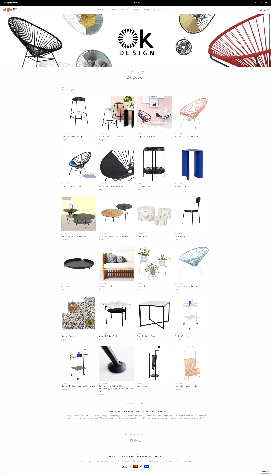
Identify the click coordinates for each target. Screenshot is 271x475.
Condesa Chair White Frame (187, 286)
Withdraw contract (154, 461)
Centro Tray (66, 286)
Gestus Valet (142, 386)
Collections (134, 72)
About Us (83, 461)
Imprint (90, 461)
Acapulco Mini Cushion (71, 186)
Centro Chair (180, 236)
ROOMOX (147, 10)
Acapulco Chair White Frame (187, 136)
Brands (112, 10)
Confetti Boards (68, 336)
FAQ (97, 461)
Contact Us (105, 461)
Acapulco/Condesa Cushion (112, 186)
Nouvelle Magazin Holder (186, 386)
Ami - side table (144, 186)
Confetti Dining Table (146, 336)
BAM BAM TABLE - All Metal (73, 236)
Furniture (99, 10)
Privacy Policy (181, 461)
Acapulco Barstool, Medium (111, 136)
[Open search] (261, 10)
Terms (114, 461)
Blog (190, 461)
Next (142, 403)
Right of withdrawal (139, 461)
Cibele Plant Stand (145, 286)
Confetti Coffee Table (108, 336)
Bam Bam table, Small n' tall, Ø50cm (115, 236)
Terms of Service (124, 461)
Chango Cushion (106, 286)
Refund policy (169, 461)
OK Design (158, 10)
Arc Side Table (181, 186)
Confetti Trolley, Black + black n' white (78, 386)
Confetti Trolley (181, 336)
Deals (136, 10)
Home (125, 72)
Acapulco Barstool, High (72, 136)
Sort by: (64, 87)
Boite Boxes (142, 236)
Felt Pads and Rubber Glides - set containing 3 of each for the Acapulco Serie (116, 388)
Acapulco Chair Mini (146, 136)
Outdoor (125, 10)
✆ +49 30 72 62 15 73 (11, 3)
